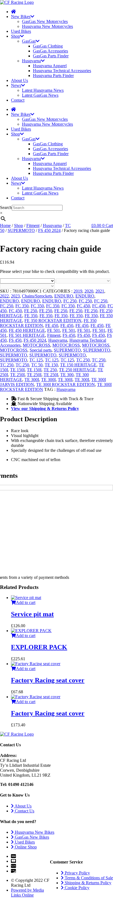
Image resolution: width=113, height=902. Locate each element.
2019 (78, 291)
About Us (19, 80)
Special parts (41, 350)
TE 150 (51, 364)
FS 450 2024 (49, 230)
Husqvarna (31, 60)
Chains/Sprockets (37, 296)
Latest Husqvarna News (43, 90)
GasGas (29, 41)
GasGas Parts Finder (51, 56)
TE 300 (67, 374)
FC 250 (70, 301)
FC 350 (22, 305)
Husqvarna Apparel (50, 65)
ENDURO (63, 296)
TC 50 (37, 364)
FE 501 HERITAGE (27, 335)
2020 (88, 291)
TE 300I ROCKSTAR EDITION (65, 384)
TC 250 (83, 360)
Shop (15, 36)
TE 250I (17, 374)
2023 (15, 296)
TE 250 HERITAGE (77, 369)
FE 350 (30, 315)
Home (5, 225)
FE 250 (30, 310)
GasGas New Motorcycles (45, 21)
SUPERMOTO (21, 230)
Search (6, 207)
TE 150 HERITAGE (78, 364)
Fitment (32, 225)
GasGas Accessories (50, 51)
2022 (4, 296)
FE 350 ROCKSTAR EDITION (52, 320)
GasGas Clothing (48, 46)
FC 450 (83, 305)
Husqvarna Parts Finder (53, 75)
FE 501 (53, 330)
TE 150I (17, 369)
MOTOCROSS (36, 345)
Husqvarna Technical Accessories (62, 70)
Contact (17, 100)
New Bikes (20, 16)
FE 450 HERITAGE (27, 330)
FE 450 (51, 325)
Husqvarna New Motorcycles (47, 26)
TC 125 (36, 360)
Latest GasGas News (40, 95)
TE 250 (50, 369)
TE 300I (31, 379)
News (16, 85)
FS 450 (69, 335)
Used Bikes (21, 31)
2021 (99, 291)
